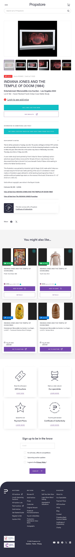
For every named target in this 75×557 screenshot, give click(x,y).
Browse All (30, 494)
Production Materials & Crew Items (32, 521)
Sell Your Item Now (48, 494)
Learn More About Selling (47, 498)
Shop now (20, 393)
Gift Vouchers (60, 504)
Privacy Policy (41, 462)
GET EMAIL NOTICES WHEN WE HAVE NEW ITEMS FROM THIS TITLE (31, 131)
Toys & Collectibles (33, 516)
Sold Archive (16, 509)
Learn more (54, 393)
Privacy (39, 544)
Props (29, 501)
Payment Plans (61, 501)
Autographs (30, 526)
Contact (59, 514)
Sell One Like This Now (31, 107)
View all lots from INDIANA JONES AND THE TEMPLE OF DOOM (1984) (28, 192)
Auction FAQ (16, 519)
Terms (34, 544)
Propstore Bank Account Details (61, 518)
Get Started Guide (18, 512)
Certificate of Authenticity (60, 523)
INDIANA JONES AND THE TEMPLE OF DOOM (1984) (24, 83)
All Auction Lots (17, 502)
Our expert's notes (11, 140)
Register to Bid (17, 516)
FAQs (58, 507)
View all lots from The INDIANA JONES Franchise (21, 196)
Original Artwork (32, 507)
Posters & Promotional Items (33, 511)
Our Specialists (61, 497)
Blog (57, 511)
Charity (58, 527)
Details (19, 295)
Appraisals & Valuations (46, 503)
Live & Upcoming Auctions (18, 498)
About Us (59, 494)
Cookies (28, 544)
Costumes (30, 504)
